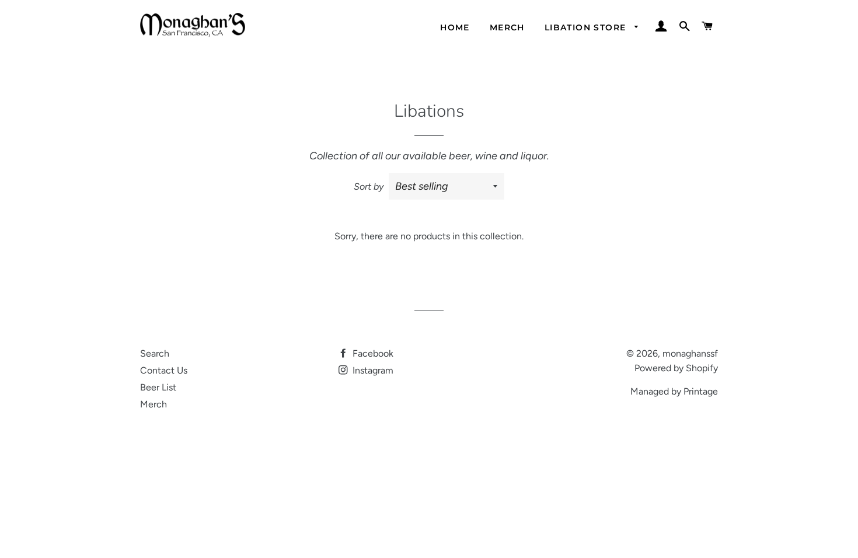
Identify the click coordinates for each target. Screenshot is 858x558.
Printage (700, 391)
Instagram (371, 370)
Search (154, 353)
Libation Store (587, 27)
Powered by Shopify (676, 368)
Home (455, 27)
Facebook (371, 353)
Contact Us (163, 370)
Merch (507, 27)
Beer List (158, 387)
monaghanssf (690, 353)
